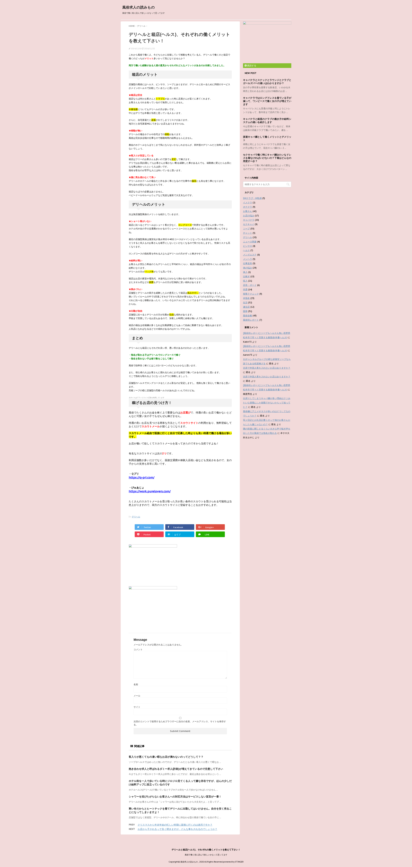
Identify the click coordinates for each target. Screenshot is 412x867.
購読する (251, 65)
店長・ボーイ (250, 285)
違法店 (246, 306)
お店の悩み (248, 215)
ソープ (246, 228)
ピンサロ (247, 246)
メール (137, 695)
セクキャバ (248, 224)
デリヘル (136, 516)
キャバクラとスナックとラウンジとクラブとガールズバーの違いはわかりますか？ (267, 81)
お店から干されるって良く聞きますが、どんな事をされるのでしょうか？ (177, 829)
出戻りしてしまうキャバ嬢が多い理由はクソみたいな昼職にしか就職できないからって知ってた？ (266, 402)
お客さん (247, 211)
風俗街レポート (251, 319)
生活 (245, 302)
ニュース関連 (250, 241)
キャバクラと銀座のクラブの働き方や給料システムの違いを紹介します (267, 120)
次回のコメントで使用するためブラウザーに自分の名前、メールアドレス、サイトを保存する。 (180, 723)
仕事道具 (247, 263)
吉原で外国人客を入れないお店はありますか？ (266, 367)
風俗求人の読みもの (138, 7)
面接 (245, 311)
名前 (136, 684)
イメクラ (247, 202)
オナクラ (247, 206)
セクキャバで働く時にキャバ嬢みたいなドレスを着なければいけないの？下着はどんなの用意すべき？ (267, 158)
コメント (138, 649)
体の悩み (247, 267)
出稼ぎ (246, 276)
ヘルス (246, 250)
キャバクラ (248, 219)
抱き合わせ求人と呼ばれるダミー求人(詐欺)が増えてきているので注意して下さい (176, 768)
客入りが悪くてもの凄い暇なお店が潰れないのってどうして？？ (166, 756)
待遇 (245, 289)
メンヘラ (247, 259)
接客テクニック (251, 293)
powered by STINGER (233, 862)
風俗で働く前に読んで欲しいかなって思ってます (206, 854)
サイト (137, 707)
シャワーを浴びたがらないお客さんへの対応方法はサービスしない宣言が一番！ (175, 796)
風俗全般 (247, 315)
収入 (245, 280)
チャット (247, 233)
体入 (245, 272)
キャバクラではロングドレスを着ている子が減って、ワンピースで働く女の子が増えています (267, 101)
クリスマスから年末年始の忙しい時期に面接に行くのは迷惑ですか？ (175, 824)
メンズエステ (250, 254)
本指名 (246, 298)
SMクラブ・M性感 (252, 198)
